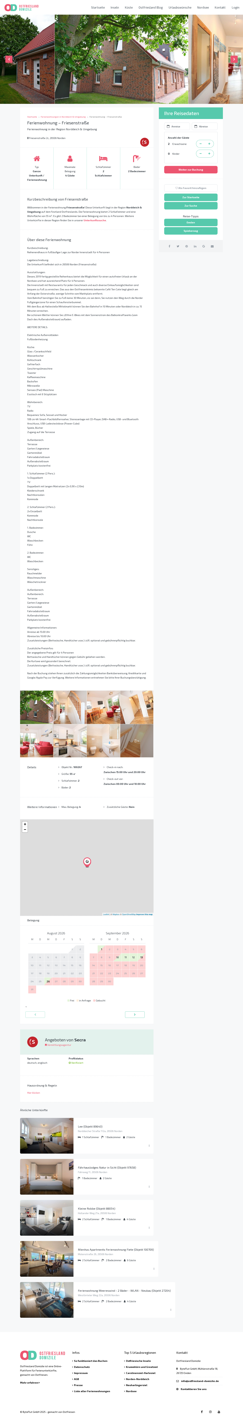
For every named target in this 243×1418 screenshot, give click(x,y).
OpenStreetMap (129, 914)
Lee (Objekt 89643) (90, 1126)
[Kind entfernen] (200, 154)
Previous (8, 59)
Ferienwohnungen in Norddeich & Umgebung (63, 116)
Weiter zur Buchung (191, 169)
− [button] (25, 829)
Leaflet (106, 914)
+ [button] (25, 824)
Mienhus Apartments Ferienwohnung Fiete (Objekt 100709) (116, 1249)
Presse (78, 1385)
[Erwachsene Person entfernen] (200, 144)
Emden (191, 222)
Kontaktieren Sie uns (194, 1389)
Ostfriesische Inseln (138, 1360)
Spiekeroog (191, 230)
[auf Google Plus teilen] (204, 246)
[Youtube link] (219, 1412)
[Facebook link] (202, 1412)
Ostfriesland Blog (151, 7)
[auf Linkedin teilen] (195, 246)
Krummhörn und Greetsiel (142, 1366)
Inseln (115, 7)
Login (235, 7)
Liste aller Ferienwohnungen (92, 1391)
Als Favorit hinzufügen (192, 187)
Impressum (81, 1372)
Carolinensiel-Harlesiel (140, 1372)
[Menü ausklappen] (149, 1146)
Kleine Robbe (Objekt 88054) (96, 1208)
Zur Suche (190, 205)
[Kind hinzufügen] (209, 154)
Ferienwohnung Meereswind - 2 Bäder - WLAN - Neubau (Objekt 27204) (124, 1290)
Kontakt (220, 7)
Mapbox (116, 914)
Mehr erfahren (29, 1382)
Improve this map (144, 914)
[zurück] (35, 1014)
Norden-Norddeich (137, 1379)
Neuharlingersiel (136, 1385)
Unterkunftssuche (95, 220)
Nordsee (203, 7)
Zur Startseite (190, 197)
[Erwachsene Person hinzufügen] (209, 144)
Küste (129, 7)
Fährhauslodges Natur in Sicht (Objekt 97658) (107, 1167)
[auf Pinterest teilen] (187, 246)
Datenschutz (82, 1366)
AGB (76, 1379)
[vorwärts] (135, 1014)
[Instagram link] (210, 1412)
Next (234, 59)
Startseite (98, 7)
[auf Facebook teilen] (169, 246)
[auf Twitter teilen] (178, 246)
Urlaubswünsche (180, 7)
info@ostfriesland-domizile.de (200, 1380)
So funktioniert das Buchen (90, 1360)
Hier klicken (33, 1092)
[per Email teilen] (212, 246)
